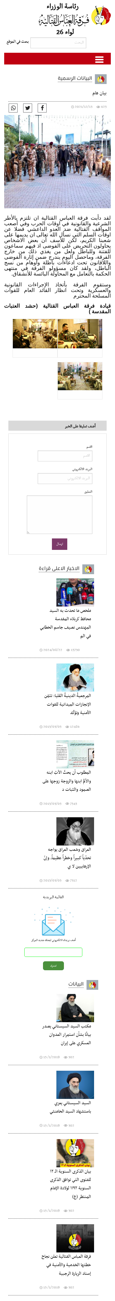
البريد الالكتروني (82, 469)
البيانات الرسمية (75, 78)
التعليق (88, 492)
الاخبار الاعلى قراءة (59, 568)
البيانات (76, 983)
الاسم (89, 447)
